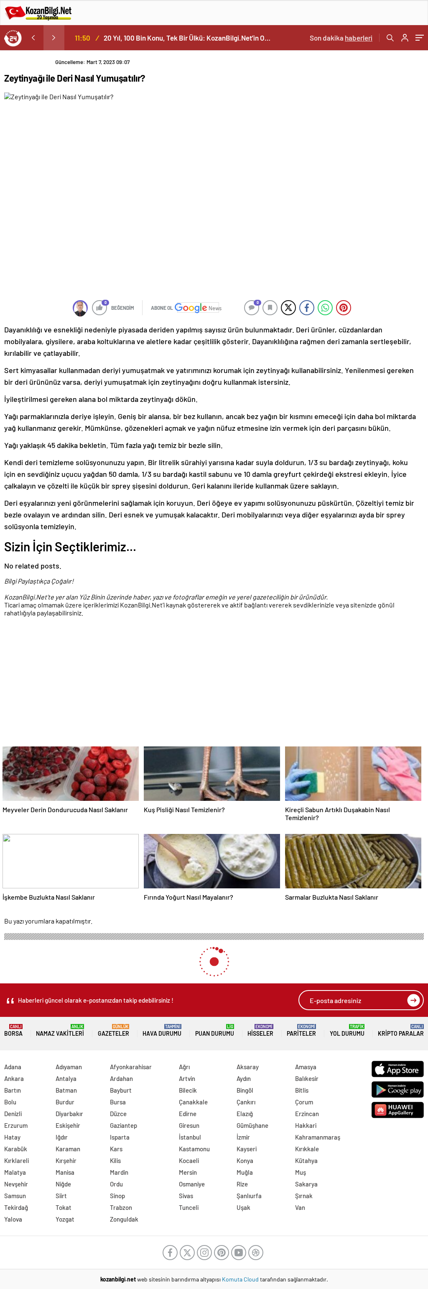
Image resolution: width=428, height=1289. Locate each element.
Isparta (120, 1137)
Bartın (12, 1090)
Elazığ (245, 1113)
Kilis (115, 1160)
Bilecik (188, 1090)
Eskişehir (68, 1125)
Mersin (188, 1172)
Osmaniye (192, 1184)
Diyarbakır (69, 1113)
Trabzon (121, 1207)
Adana (12, 1066)
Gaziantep (123, 1125)
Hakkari (305, 1125)
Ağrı (184, 1066)
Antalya (66, 1078)
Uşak (243, 1207)
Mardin (119, 1172)
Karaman (68, 1149)
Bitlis (301, 1090)
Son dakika (341, 37)
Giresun (189, 1125)
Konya (245, 1160)
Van (300, 1207)
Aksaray (248, 1066)
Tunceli (189, 1207)
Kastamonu (194, 1149)
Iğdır (62, 1137)
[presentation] (33, 37)
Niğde (63, 1184)
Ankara (14, 1078)
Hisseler (260, 1030)
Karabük (15, 1149)
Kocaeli (189, 1160)
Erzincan (307, 1113)
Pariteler (301, 1030)
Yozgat (65, 1219)
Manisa (65, 1172)
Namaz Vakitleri (60, 1030)
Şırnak (304, 1195)
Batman (66, 1090)
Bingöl (245, 1090)
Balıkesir (306, 1078)
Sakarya (306, 1184)
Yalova (13, 1219)
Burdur (65, 1102)
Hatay (12, 1137)
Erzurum (16, 1125)
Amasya (305, 1066)
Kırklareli (16, 1160)
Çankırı (246, 1102)
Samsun (15, 1195)
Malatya (15, 1172)
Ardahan (121, 1078)
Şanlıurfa (249, 1195)
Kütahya (306, 1160)
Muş (300, 1172)
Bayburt (121, 1090)
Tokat (63, 1207)
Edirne (187, 1113)
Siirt (61, 1195)
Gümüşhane (252, 1125)
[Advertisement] (212, 683)
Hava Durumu (162, 1030)
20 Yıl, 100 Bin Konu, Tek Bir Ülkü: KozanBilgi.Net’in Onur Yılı (188, 37)
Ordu (116, 1184)
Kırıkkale (307, 1149)
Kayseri (247, 1149)
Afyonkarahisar (131, 1066)
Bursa (118, 1102)
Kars (116, 1149)
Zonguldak (124, 1219)
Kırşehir (66, 1160)
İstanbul (190, 1137)
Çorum (304, 1102)
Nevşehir (16, 1184)
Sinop (117, 1195)
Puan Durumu (214, 1030)
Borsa (13, 1030)
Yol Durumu (347, 1030)
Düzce (118, 1113)
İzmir (243, 1137)
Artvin (187, 1078)
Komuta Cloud (241, 1279)
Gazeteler (113, 1030)
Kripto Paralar (401, 1030)
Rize (242, 1184)
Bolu (10, 1102)
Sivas (186, 1195)
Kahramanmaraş (317, 1137)
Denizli (13, 1113)
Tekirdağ (16, 1207)
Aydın (244, 1078)
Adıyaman (69, 1066)
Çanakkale (193, 1102)
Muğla (245, 1172)
